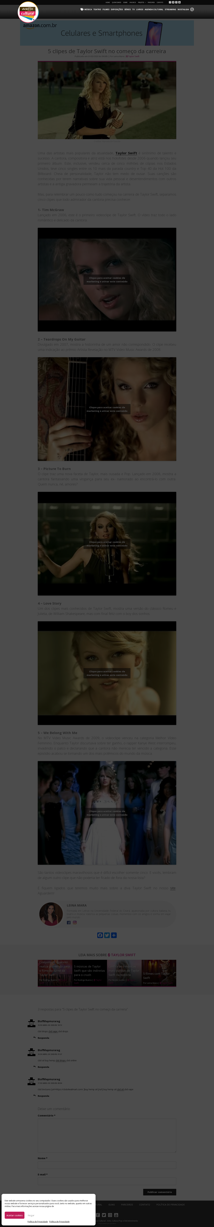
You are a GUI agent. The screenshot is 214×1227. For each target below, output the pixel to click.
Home (108, 2)
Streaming (170, 9)
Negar (31, 1215)
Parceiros (151, 2)
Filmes (106, 9)
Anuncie (133, 2)
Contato (160, 2)
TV (133, 9)
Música (88, 9)
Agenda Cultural (154, 9)
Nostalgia (183, 9)
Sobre (125, 2)
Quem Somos (116, 2)
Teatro (97, 9)
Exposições (117, 9)
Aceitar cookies (14, 1215)
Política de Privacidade (38, 1221)
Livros (139, 9)
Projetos (141, 2)
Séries (127, 9)
